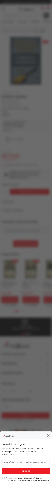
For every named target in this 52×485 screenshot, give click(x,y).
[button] (48, 435)
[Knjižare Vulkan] (8, 435)
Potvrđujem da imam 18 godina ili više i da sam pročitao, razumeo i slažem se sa (27, 479)
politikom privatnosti (41, 480)
